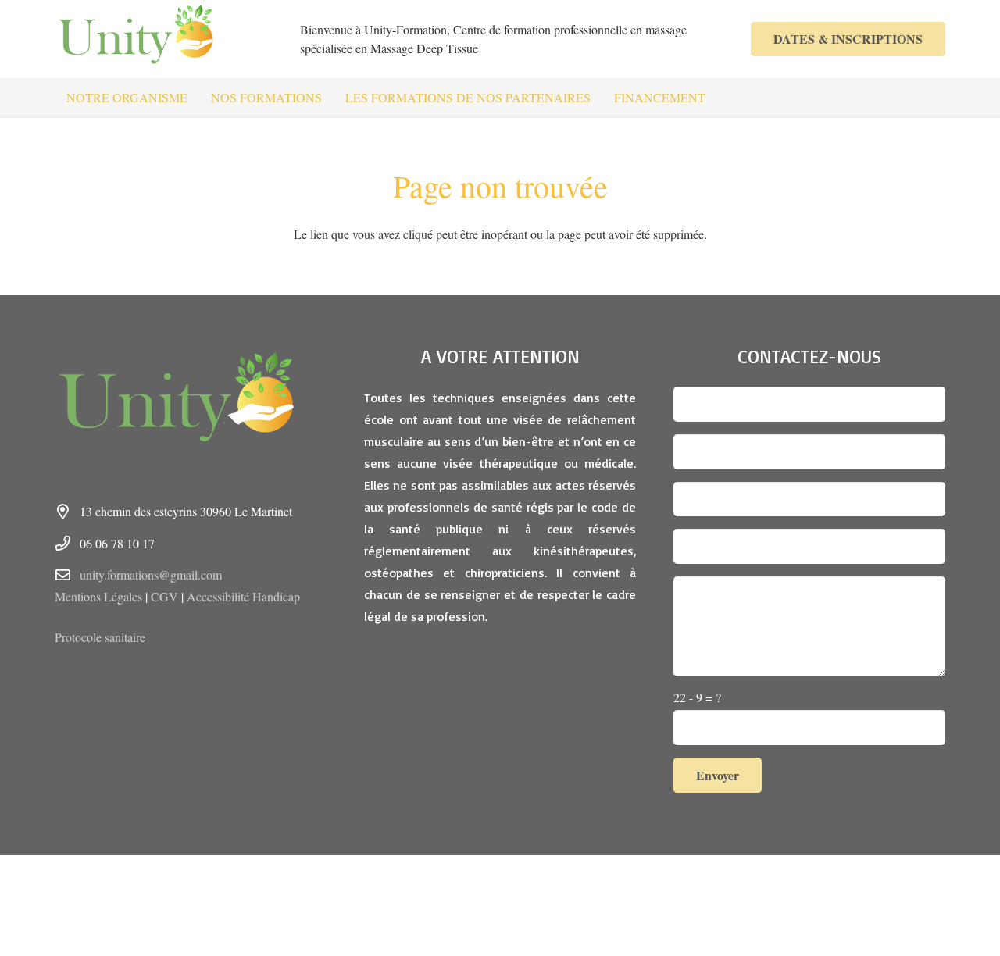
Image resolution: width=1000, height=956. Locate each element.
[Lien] (145, 39)
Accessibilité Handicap (243, 596)
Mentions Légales (98, 596)
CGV (164, 596)
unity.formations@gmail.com (151, 574)
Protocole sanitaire (100, 637)
